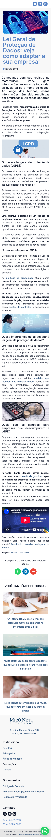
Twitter (5, 547)
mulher (14, 552)
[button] (8, 3)
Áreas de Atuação (12, 758)
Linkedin (28, 544)
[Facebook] (35, 4)
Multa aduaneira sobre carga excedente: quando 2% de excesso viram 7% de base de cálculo (25, 664)
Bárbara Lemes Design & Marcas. (32, 834)
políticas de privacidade (19, 278)
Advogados (9, 753)
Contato (7, 769)
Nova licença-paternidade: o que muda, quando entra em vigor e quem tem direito (25, 706)
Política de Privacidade (15, 796)
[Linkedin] (40, 4)
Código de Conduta (13, 786)
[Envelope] (14, 814)
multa (26, 552)
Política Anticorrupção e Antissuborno (23, 791)
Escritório (8, 748)
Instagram (40, 544)
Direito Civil (11, 69)
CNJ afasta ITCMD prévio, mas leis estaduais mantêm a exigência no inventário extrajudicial (25, 622)
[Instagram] (45, 4)
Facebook (16, 544)
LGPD (20, 552)
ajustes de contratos (20, 307)
